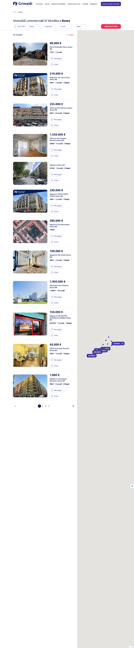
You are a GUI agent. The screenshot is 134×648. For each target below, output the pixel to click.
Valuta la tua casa (73, 4)
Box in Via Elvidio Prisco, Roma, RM (61, 48)
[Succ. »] (73, 406)
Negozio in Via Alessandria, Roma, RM (60, 225)
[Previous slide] (16, 54)
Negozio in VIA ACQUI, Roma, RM (60, 256)
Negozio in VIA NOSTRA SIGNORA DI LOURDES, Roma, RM (60, 318)
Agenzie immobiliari (59, 4)
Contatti (85, 4)
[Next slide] (44, 54)
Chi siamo (39, 4)
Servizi (47, 4)
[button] (35, 26)
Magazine (93, 4)
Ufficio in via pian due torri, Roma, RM (59, 349)
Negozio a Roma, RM (57, 165)
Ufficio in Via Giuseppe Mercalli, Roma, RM (58, 139)
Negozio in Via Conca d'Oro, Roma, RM (60, 78)
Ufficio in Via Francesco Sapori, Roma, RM (61, 109)
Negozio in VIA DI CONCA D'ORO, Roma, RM (59, 195)
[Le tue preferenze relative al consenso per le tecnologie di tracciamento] (132, 486)
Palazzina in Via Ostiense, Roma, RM (59, 286)
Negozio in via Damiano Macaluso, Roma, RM (58, 380)
